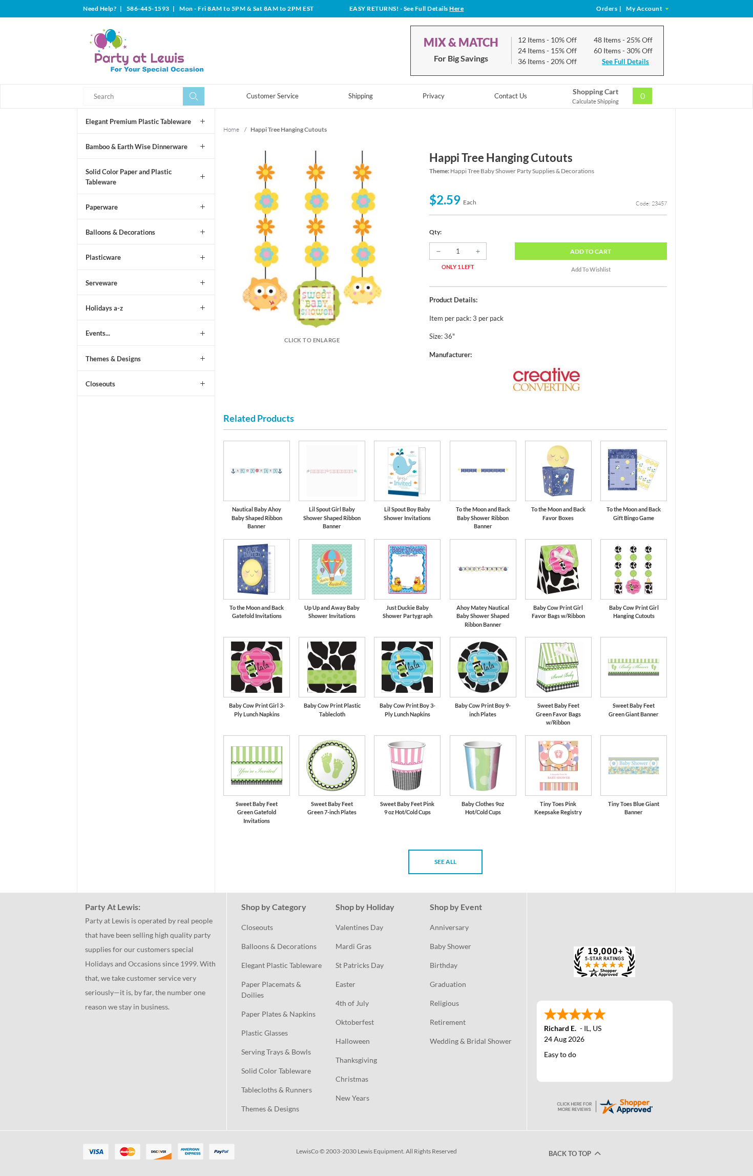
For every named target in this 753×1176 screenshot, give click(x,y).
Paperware (102, 207)
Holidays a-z (104, 308)
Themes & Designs (113, 359)
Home (231, 129)
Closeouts (100, 384)
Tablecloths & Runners (276, 1089)
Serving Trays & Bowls (276, 1051)
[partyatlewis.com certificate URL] (604, 1105)
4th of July (352, 1003)
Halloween (353, 1041)
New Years (352, 1098)
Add (590, 251)
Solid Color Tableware (276, 1070)
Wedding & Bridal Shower (471, 1041)
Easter (345, 984)
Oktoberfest (355, 1022)
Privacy (434, 96)
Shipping (360, 96)
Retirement (448, 1022)
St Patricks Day (360, 965)
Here (456, 8)
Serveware (101, 283)
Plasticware (103, 257)
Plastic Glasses (264, 1032)
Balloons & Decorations (120, 232)
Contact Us (510, 96)
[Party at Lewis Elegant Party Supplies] (171, 51)
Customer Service (272, 96)
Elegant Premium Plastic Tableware (138, 121)
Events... (98, 333)
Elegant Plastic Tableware (281, 965)
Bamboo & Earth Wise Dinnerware (136, 146)
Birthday (443, 965)
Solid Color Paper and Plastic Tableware (129, 177)
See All (445, 861)
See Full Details (625, 61)
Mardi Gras (353, 946)
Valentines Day (359, 927)
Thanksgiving (356, 1060)
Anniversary (449, 927)
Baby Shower (450, 946)
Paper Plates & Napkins (278, 1013)
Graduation (448, 984)
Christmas (352, 1079)
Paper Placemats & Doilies (272, 989)
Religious (444, 1003)
